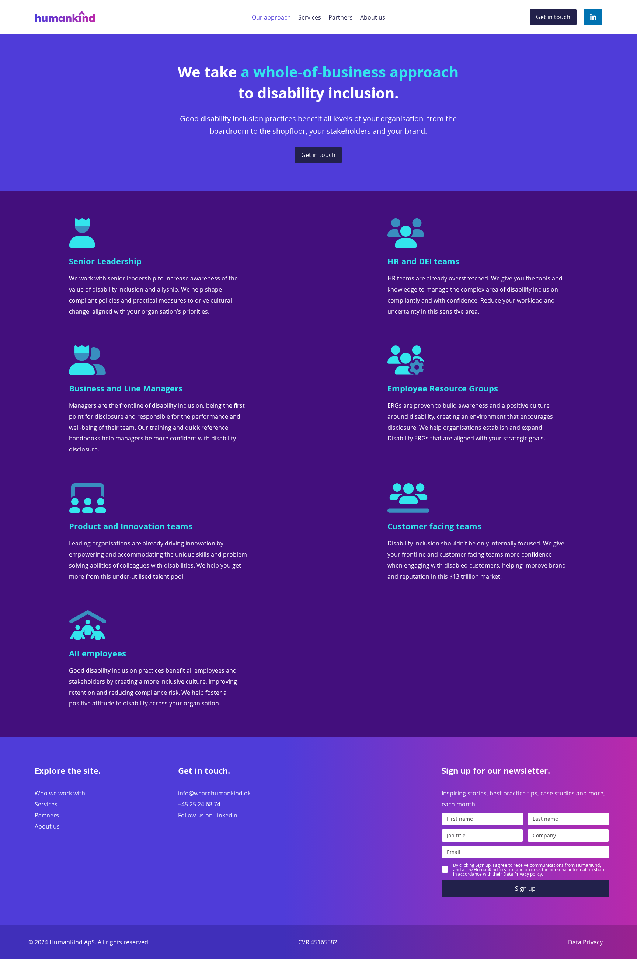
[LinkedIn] (593, 17)
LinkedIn (225, 815)
